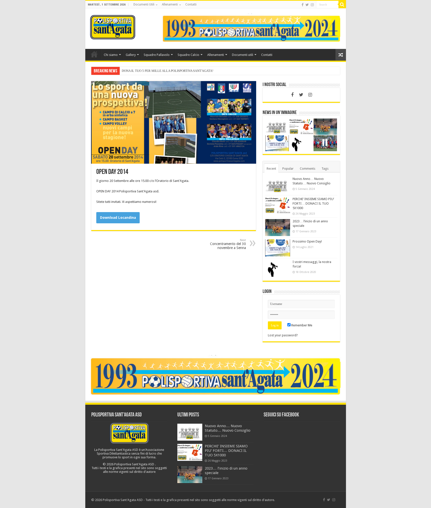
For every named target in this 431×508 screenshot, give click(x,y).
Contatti (191, 4)
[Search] (342, 4)
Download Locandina (118, 218)
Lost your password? (283, 335)
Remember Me (301, 325)
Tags (325, 168)
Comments (307, 168)
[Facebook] (302, 5)
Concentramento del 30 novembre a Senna (228, 244)
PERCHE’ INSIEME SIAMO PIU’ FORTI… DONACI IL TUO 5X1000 (313, 203)
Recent (271, 168)
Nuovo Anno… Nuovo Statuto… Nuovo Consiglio (227, 428)
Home (94, 54)
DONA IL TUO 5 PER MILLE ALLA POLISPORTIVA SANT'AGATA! (167, 71)
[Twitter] (307, 5)
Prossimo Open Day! (307, 241)
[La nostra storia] (251, 28)
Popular (288, 168)
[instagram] (312, 5)
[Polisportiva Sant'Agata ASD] (112, 26)
